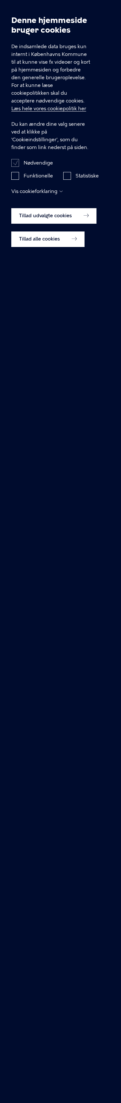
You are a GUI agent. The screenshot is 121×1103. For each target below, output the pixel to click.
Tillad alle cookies (40, 239)
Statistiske (87, 176)
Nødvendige (38, 163)
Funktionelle (38, 176)
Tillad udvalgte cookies (46, 216)
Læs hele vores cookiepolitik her (48, 109)
